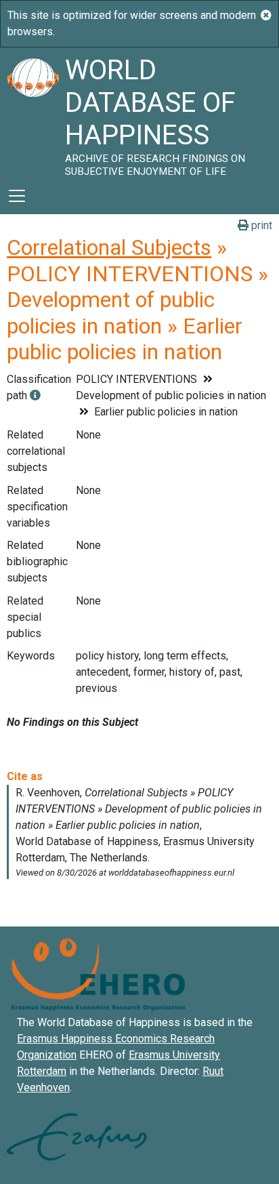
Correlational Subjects (109, 247)
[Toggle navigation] (17, 196)
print (260, 225)
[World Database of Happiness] (32, 112)
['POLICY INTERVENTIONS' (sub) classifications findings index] (35, 395)
